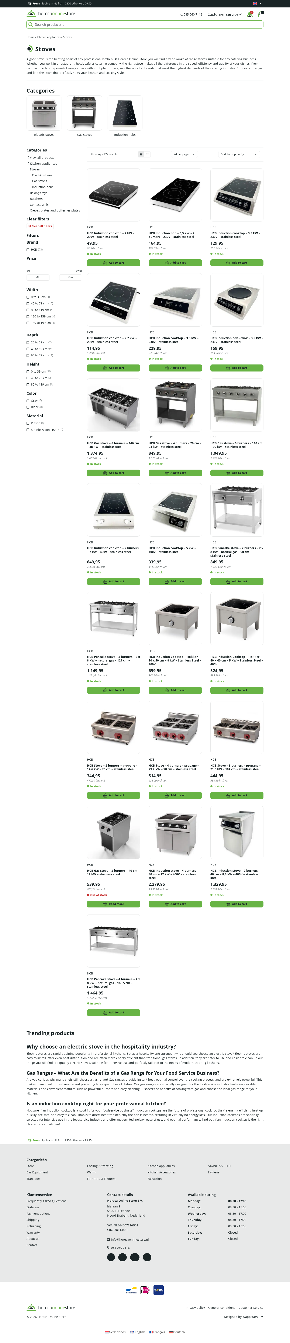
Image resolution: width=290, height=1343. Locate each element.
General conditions (221, 1308)
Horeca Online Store (52, 1317)
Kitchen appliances (49, 37)
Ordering (33, 1207)
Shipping (33, 1220)
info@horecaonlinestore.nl (130, 1239)
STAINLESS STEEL (220, 1166)
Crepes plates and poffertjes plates (55, 210)
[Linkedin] (147, 1257)
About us (33, 1239)
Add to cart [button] (116, 262)
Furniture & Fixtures (101, 1179)
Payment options (38, 1214)
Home (30, 37)
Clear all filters (42, 226)
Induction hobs (125, 135)
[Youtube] (134, 1257)
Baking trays (38, 193)
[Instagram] (122, 1257)
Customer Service (251, 1308)
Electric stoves (44, 135)
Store (30, 1166)
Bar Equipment (37, 1172)
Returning (34, 1226)
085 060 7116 (193, 14)
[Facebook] (111, 1257)
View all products (42, 158)
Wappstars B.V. (252, 1317)
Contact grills (39, 205)
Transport (33, 1179)
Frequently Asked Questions (46, 1201)
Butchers (36, 199)
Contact (32, 1245)
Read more (116, 904)
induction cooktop (59, 1110)
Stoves (35, 169)
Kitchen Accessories (162, 1172)
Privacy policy (195, 1308)
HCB (90, 227)
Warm (91, 1172)
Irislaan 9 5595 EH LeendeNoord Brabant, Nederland (126, 1210)
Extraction (155, 1179)
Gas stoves (84, 135)
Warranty (33, 1232)
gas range (100, 1079)
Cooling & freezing (100, 1166)
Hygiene (214, 1172)
